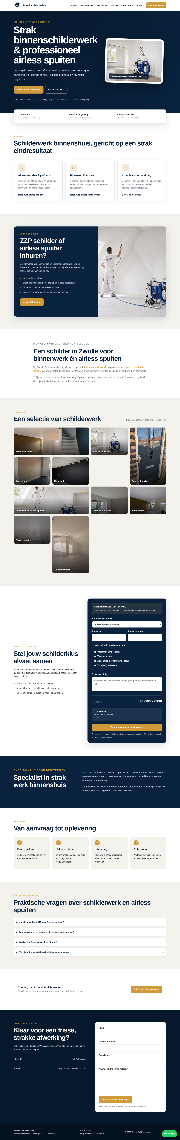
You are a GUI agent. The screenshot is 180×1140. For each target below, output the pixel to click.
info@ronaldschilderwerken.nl (92, 1134)
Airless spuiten (87, 5)
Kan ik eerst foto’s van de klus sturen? (38, 942)
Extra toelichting (100, 674)
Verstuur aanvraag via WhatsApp (126, 727)
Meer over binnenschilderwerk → (86, 195)
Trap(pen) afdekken (107, 665)
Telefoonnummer (107, 1041)
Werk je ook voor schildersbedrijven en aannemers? (45, 952)
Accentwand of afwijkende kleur (113, 661)
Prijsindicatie (127, 5)
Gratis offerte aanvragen (28, 90)
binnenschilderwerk (95, 367)
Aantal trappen (135, 631)
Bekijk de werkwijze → (133, 195)
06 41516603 (85, 1131)
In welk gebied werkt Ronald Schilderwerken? (41, 922)
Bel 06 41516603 (56, 90)
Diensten (74, 5)
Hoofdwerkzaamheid (102, 618)
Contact (139, 5)
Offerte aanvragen (156, 5)
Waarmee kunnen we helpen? (113, 1069)
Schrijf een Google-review (146, 989)
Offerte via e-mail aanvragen (115, 1099)
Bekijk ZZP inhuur (32, 302)
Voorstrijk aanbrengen (108, 652)
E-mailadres (104, 1055)
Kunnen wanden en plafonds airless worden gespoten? (46, 932)
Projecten (114, 5)
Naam (101, 1028)
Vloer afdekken (104, 656)
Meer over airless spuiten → (32, 195)
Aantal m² (96, 631)
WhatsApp (169, 1133)
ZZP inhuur (102, 5)
